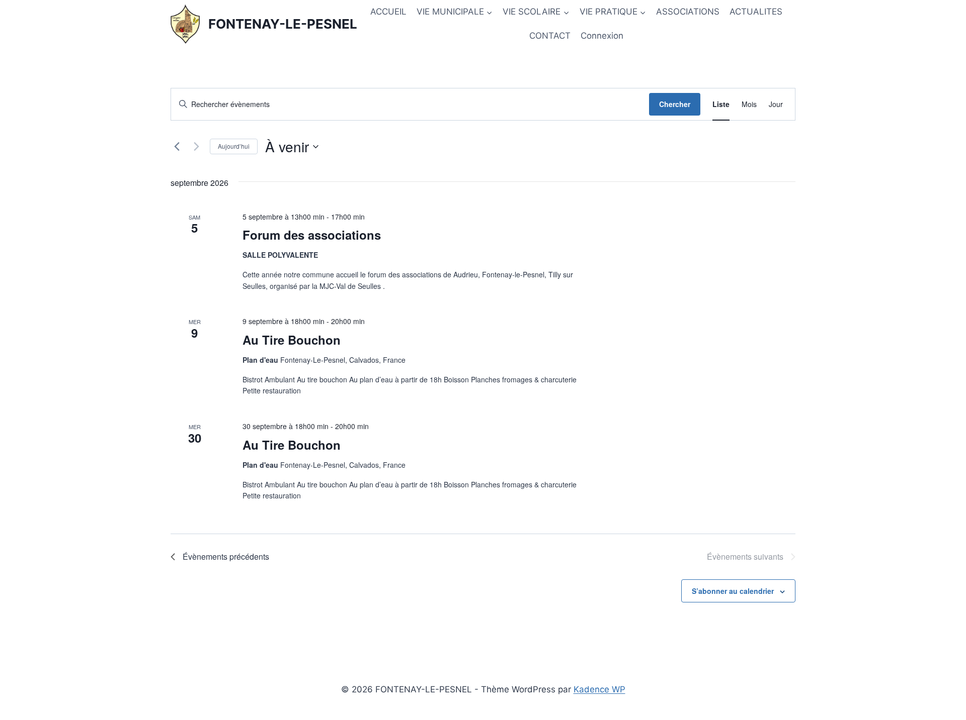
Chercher (674, 104)
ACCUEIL (388, 12)
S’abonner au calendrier (733, 591)
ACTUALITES (756, 12)
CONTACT (550, 36)
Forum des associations (312, 234)
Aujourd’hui (234, 146)
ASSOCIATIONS (687, 12)
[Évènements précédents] (177, 147)
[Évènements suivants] (196, 147)
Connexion (602, 36)
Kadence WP (599, 689)
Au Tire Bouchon (292, 339)
